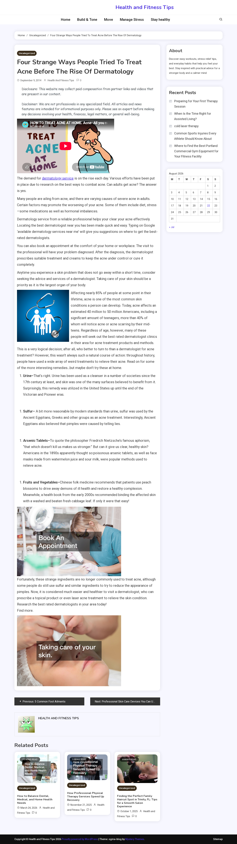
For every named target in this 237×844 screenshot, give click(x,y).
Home (65, 19)
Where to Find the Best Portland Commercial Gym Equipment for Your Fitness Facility (196, 151)
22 (208, 205)
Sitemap (218, 839)
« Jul (171, 227)
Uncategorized (27, 53)
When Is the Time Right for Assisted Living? (192, 116)
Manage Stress (132, 19)
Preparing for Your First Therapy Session (196, 103)
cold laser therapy (186, 126)
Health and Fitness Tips (145, 7)
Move (108, 19)
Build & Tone (87, 19)
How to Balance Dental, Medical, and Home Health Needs (34, 799)
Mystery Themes (134, 839)
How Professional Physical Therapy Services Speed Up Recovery (85, 796)
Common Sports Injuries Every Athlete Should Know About (195, 135)
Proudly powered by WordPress (80, 839)
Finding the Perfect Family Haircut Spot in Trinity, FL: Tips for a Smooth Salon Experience (137, 801)
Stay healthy (160, 19)
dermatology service (58, 178)
